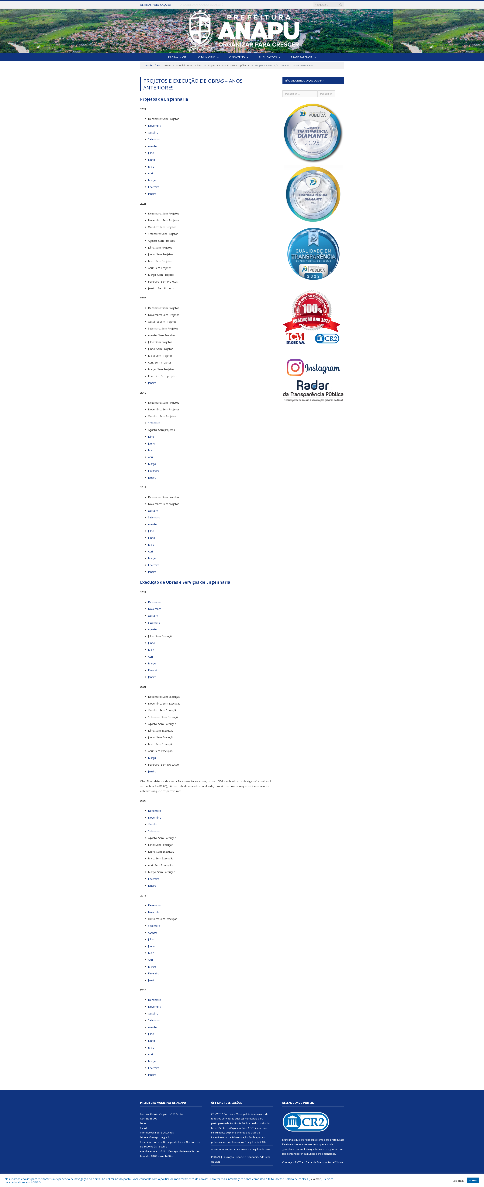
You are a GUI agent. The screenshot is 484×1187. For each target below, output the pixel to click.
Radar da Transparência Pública (324, 1162)
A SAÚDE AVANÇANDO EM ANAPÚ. (202, 4)
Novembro (154, 125)
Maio (151, 166)
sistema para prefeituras (328, 1139)
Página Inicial (178, 57)
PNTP (298, 1162)
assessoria (308, 1144)
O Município (206, 57)
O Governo (237, 57)
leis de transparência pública (299, 1153)
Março (152, 180)
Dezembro (154, 602)
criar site (305, 1139)
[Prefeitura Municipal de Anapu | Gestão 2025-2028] (242, 30)
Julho (151, 153)
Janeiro (152, 194)
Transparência (301, 57)
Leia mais (315, 1179)
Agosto (152, 146)
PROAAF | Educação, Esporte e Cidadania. (235, 1157)
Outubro (153, 132)
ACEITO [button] (473, 1180)
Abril (150, 173)
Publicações (268, 57)
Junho (151, 160)
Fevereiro (154, 187)
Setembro (154, 139)
